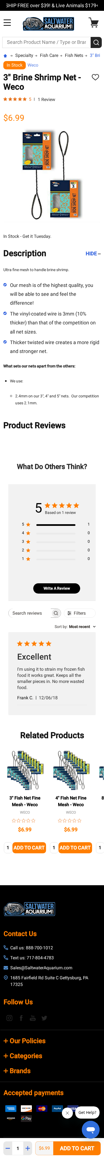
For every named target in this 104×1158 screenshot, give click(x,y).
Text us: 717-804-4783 (32, 957)
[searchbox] (30, 613)
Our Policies (27, 1041)
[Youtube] (33, 1018)
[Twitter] (44, 1018)
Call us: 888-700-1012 (31, 947)
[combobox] (75, 626)
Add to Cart (77, 1148)
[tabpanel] (25, 803)
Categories (26, 1056)
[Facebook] (21, 1018)
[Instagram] (9, 1018)
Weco (32, 65)
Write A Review (57, 588)
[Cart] (95, 22)
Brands (20, 1071)
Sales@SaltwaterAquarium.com (41, 967)
